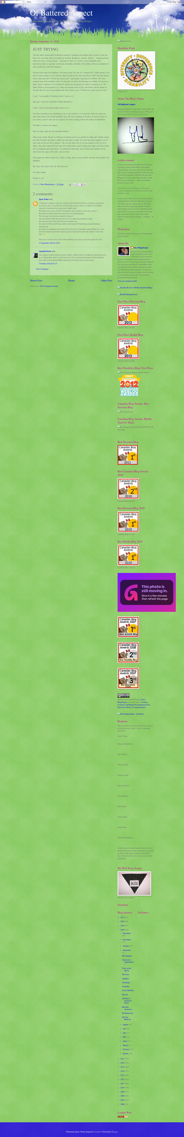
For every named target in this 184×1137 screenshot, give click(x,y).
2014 (123, 1071)
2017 (123, 1058)
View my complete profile (127, 281)
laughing (125, 978)
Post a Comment (42, 269)
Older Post (106, 280)
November (127, 939)
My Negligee (127, 955)
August (126, 1024)
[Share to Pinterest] (84, 184)
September (127, 950)
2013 (123, 1075)
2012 (123, 1079)
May (125, 1037)
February (126, 1049)
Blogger (115, 1131)
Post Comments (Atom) (49, 286)
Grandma (125, 986)
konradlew (98, 1131)
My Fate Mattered (126, 1018)
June (125, 1033)
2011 (123, 1083)
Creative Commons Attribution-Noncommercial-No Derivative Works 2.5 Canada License (134, 705)
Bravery (125, 994)
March (125, 1045)
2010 (123, 1087)
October (126, 946)
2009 (123, 1091)
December (127, 933)
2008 (123, 1096)
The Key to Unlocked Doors (126, 1000)
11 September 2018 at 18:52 (49, 243)
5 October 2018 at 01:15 (48, 263)
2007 (123, 1100)
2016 (123, 1062)
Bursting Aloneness (127, 1008)
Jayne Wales (44, 199)
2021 (123, 917)
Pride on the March (126, 969)
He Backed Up (127, 1013)
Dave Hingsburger (141, 247)
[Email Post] (69, 184)
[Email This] (74, 184)
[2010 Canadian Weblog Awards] (147, 611)
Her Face (125, 974)
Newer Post (36, 280)
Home (71, 280)
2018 (123, 929)
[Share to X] (79, 184)
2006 (123, 1104)
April (125, 1041)
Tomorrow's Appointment (128, 962)
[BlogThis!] (77, 184)
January (126, 1053)
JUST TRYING (128, 990)
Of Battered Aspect (61, 12)
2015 (123, 1067)
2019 (123, 925)
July (124, 1028)
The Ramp (126, 982)
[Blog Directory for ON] (123, 1117)
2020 (123, 921)
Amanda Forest (45, 251)
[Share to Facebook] (82, 184)
